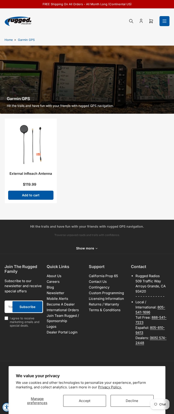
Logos (51, 326)
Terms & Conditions (105, 310)
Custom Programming (106, 293)
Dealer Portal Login (62, 332)
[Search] (131, 21)
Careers (53, 281)
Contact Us (98, 281)
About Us (54, 276)
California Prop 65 (103, 276)
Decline (132, 401)
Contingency (99, 287)
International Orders (63, 310)
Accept (84, 401)
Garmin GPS (26, 40)
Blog (50, 287)
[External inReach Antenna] (30, 144)
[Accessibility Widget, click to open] (6, 407)
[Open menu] (164, 21)
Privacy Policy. (110, 387)
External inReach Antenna (31, 173)
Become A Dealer (61, 304)
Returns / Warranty (104, 304)
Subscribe (27, 307)
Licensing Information (106, 298)
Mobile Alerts (57, 298)
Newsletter (55, 293)
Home (9, 40)
